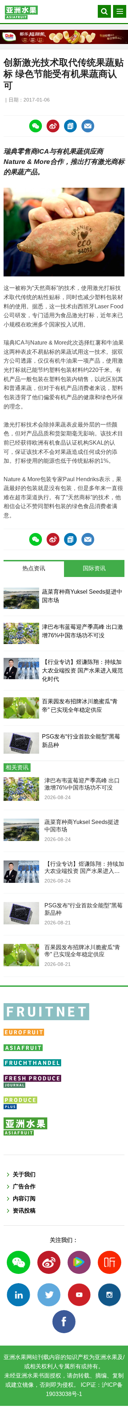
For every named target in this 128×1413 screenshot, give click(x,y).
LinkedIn (18, 1294)
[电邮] (87, 126)
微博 (48, 1262)
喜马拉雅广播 (109, 1262)
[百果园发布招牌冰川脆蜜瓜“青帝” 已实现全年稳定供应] (21, 708)
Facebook (63, 1321)
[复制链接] (70, 126)
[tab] (34, 569)
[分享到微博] (53, 126)
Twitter (48, 1294)
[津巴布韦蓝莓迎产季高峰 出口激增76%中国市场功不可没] (21, 633)
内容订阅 (24, 1198)
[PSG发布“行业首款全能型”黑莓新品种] (21, 743)
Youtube (79, 1294)
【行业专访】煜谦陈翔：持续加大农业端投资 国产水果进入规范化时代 (82, 670)
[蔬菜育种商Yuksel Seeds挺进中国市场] (21, 598)
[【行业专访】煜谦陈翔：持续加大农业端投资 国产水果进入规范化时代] (21, 668)
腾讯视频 (79, 1262)
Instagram (109, 1294)
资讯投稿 (24, 1211)
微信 (18, 1262)
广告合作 (24, 1186)
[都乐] (64, 37)
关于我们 (24, 1174)
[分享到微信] (35, 126)
